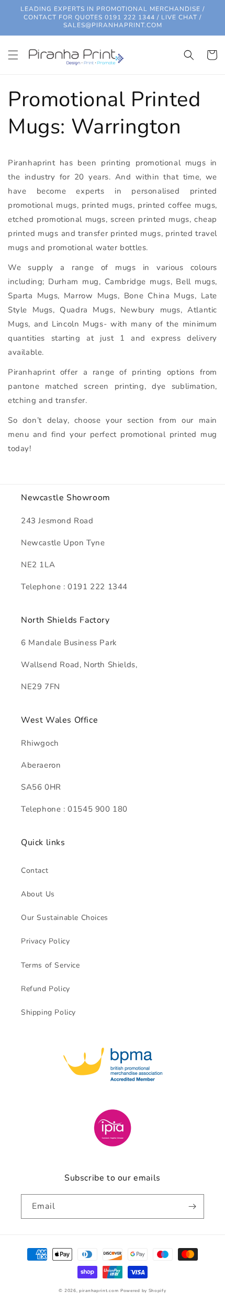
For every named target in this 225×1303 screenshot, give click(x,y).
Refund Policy (45, 989)
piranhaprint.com (98, 1291)
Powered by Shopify (143, 1291)
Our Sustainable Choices (64, 918)
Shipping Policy (48, 1012)
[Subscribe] (192, 1206)
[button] (13, 54)
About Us (38, 894)
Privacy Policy (45, 941)
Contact (34, 870)
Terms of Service (50, 965)
